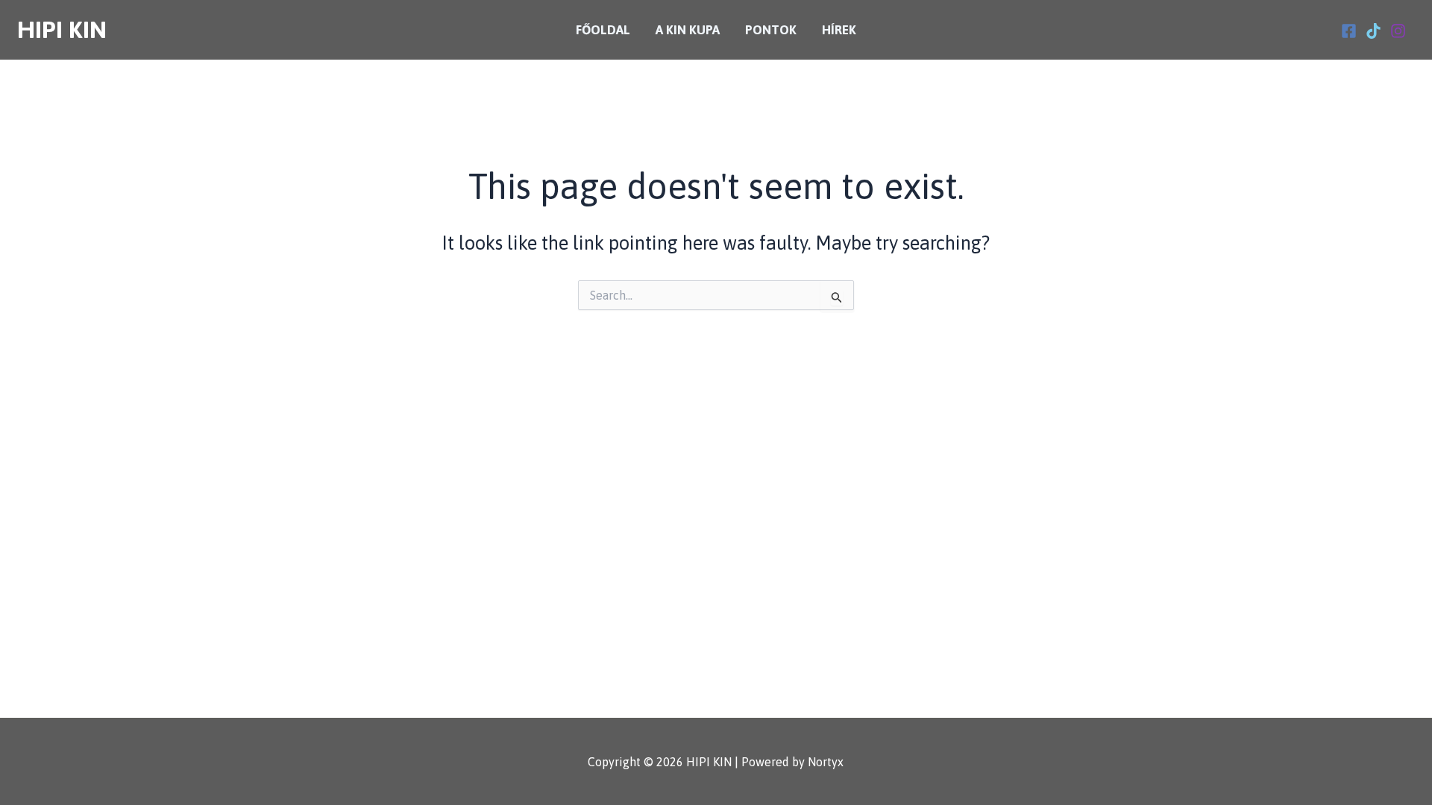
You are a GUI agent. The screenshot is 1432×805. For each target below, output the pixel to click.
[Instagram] (1398, 31)
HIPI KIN (62, 29)
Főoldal (603, 29)
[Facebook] (1349, 31)
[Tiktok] (1373, 31)
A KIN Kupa (688, 29)
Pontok (771, 29)
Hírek (839, 29)
